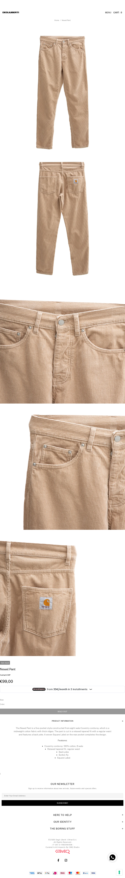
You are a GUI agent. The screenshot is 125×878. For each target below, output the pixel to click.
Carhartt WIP (5, 675)
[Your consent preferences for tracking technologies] (119, 872)
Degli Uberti (20, 13)
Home (56, 20)
